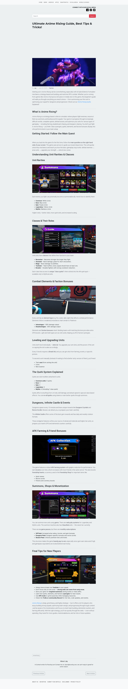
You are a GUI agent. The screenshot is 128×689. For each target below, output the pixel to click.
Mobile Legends (84, 2)
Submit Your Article (54, 682)
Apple (57, 2)
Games (51, 88)
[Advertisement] (64, 44)
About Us (35, 682)
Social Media (74, 2)
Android (51, 2)
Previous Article (38, 673)
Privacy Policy (76, 682)
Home (40, 2)
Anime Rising (36, 655)
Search (92, 16)
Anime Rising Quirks (84, 102)
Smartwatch (64, 2)
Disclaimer (65, 682)
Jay (35, 88)
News (45, 2)
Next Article (91, 673)
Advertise (43, 682)
